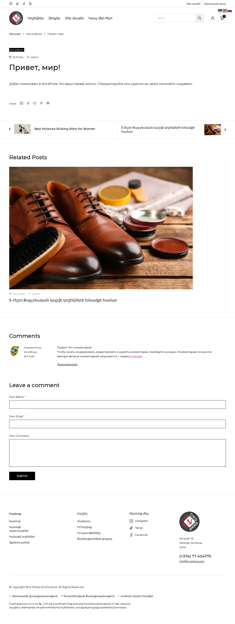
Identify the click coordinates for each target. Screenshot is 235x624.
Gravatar (136, 356)
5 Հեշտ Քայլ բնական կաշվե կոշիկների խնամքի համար (63, 300)
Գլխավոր (15, 33)
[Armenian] (220, 10)
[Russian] (229, 10)
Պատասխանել (67, 364)
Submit (22, 476)
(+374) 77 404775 (195, 556)
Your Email (16, 416)
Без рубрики (34, 33)
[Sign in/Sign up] (212, 18)
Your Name (17, 397)
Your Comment (19, 436)
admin (34, 57)
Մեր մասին (193, 3)
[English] (225, 10)
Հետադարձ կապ (215, 3)
